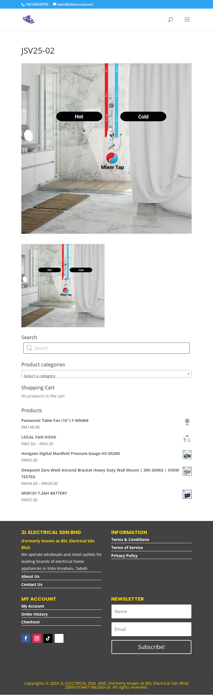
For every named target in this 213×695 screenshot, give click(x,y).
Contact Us (31, 584)
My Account (32, 606)
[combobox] (106, 374)
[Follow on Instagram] (36, 638)
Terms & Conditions (130, 539)
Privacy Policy (124, 555)
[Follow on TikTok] (48, 638)
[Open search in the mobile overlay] (106, 348)
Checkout (30, 622)
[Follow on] (59, 638)
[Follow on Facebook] (25, 638)
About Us (30, 576)
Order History (34, 614)
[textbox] (106, 376)
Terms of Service (127, 547)
